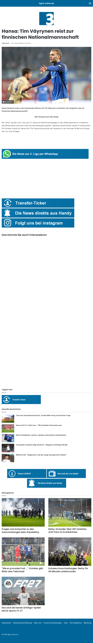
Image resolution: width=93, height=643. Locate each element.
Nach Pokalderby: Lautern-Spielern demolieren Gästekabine (41, 435)
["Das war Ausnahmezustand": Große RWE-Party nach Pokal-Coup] (8, 418)
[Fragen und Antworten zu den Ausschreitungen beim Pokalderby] (23, 512)
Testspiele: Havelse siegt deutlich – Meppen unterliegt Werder (42, 445)
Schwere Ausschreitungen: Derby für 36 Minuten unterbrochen (68, 570)
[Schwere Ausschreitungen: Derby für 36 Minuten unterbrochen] (69, 551)
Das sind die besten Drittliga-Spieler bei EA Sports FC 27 (21, 609)
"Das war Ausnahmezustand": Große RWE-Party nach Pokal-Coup (43, 415)
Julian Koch (5, 43)
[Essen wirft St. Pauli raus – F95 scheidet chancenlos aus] (8, 428)
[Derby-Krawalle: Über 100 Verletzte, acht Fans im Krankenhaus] (69, 512)
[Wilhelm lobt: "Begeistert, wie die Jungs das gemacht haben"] (8, 458)
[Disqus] (46, 355)
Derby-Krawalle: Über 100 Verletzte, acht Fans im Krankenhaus (67, 531)
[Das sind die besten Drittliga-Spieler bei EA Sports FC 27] (23, 591)
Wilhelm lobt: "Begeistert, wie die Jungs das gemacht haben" (41, 455)
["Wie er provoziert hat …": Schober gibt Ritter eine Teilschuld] (23, 551)
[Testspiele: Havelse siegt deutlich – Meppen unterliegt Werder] (8, 448)
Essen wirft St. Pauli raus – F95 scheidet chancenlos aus (39, 425)
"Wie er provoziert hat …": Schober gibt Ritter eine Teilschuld (22, 570)
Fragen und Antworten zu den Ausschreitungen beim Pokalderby (20, 531)
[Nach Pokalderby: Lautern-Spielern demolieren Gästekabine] (8, 438)
